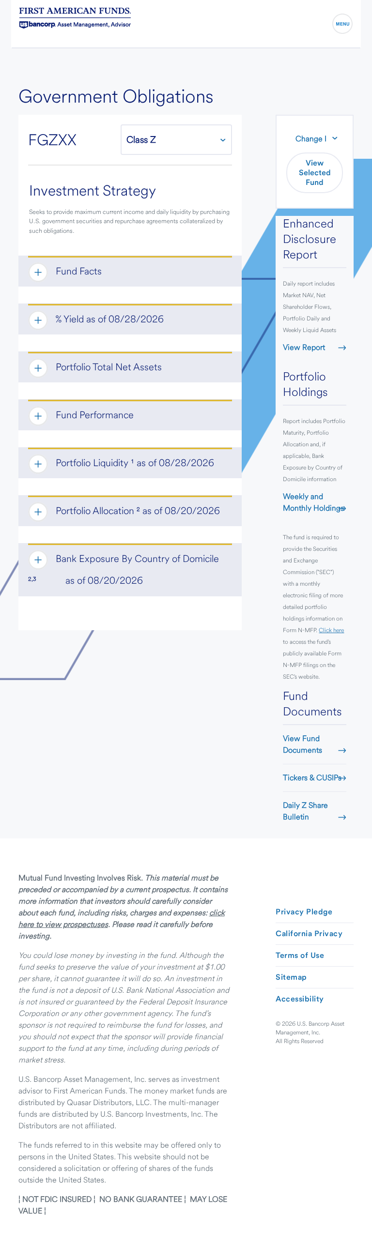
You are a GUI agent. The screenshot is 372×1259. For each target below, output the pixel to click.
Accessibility (300, 998)
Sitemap (291, 977)
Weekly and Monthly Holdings (313, 502)
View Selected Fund (315, 172)
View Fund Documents (302, 744)
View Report (304, 347)
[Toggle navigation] (342, 24)
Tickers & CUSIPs (312, 777)
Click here (331, 630)
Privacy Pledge (304, 911)
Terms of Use (300, 955)
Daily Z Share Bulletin (305, 811)
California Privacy (309, 933)
